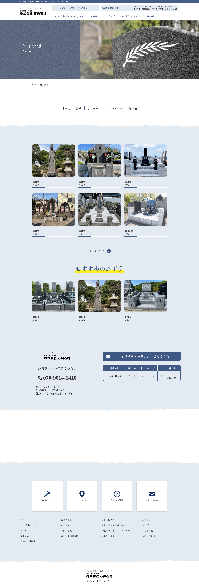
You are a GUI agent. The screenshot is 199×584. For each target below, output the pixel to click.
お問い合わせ (151, 16)
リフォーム (94, 108)
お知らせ (146, 520)
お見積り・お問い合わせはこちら (75, 7)
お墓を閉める (108, 535)
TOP (54, 16)
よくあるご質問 (123, 16)
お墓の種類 (66, 520)
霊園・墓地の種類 (69, 535)
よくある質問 (148, 530)
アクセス (137, 16)
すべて (66, 108)
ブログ (145, 525)
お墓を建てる (108, 520)
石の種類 (65, 525)
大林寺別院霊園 (27, 541)
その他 (133, 108)
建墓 (78, 108)
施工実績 (24, 535)
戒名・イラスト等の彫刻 (113, 525)
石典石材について (68, 16)
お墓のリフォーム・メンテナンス (118, 530)
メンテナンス (115, 108)
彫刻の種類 (66, 530)
